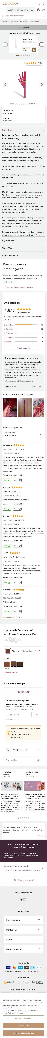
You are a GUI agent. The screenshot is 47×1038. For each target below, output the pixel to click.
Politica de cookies (15, 1013)
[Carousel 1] (18, 818)
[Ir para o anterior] (5, 84)
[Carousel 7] (25, 103)
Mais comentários (10, 617)
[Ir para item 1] (17, 55)
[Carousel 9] (30, 103)
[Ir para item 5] (27, 55)
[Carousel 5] (26, 818)
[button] (34, 50)
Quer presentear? (26, 880)
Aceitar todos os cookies (23, 1033)
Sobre (9, 939)
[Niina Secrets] (12, 642)
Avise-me (23, 692)
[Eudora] (10, 3)
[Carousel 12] (36, 103)
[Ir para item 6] (29, 55)
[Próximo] (41, 44)
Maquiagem (21, 21)
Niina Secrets (8, 121)
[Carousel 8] (27, 103)
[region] (23, 1015)
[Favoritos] (43, 3)
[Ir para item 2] (21, 55)
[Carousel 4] (24, 818)
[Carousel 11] (34, 103)
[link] (23, 44)
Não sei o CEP (12, 719)
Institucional (11, 929)
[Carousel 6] (28, 818)
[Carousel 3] (22, 818)
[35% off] (7, 665)
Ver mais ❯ (42, 835)
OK (37, 714)
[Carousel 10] (32, 103)
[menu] (3, 10)
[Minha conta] (38, 3)
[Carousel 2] (20, 818)
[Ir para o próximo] (41, 84)
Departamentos (13, 949)
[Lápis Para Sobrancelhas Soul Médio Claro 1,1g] (16, 44)
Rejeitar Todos (23, 1026)
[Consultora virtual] (38, 10)
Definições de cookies (24, 1018)
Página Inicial (7, 21)
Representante (13, 920)
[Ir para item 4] (25, 55)
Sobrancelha (34, 21)
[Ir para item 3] (23, 55)
